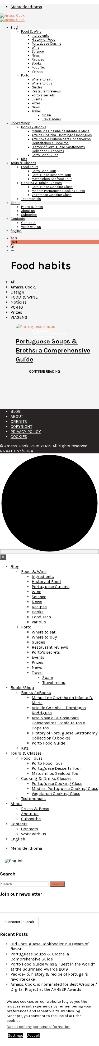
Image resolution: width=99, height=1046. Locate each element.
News (36, 55)
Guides (37, 87)
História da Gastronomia (49, 333)
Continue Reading (44, 371)
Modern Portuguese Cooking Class (58, 191)
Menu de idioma (26, 6)
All (13, 281)
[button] (14, 238)
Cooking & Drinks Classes (41, 183)
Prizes (36, 103)
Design (17, 292)
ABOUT (17, 416)
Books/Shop (20, 123)
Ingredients (40, 35)
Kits (24, 159)
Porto (25, 75)
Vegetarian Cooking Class (52, 195)
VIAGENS (19, 317)
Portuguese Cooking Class (52, 187)
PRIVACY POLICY (26, 431)
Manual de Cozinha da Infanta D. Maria (60, 131)
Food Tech (40, 67)
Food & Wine (31, 31)
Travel (36, 111)
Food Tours (29, 167)
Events (37, 99)
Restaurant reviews (46, 91)
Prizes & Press (32, 207)
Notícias (19, 302)
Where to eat (41, 79)
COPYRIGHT (21, 426)
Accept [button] (33, 1035)
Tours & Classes (23, 163)
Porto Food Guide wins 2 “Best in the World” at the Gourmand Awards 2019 (53, 967)
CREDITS (19, 421)
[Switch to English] (14, 861)
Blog (14, 27)
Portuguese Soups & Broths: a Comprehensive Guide (53, 350)
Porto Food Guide (45, 155)
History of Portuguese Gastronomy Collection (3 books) (58, 149)
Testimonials (31, 199)
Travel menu (51, 119)
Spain (46, 115)
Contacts (18, 219)
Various (37, 71)
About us (28, 211)
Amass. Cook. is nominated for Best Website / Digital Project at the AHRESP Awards (54, 987)
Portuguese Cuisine (46, 43)
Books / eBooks (33, 127)
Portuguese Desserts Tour (51, 175)
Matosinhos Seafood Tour (52, 179)
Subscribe (29, 215)
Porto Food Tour (44, 171)
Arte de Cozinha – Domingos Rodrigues (62, 135)
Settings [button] (15, 1035)
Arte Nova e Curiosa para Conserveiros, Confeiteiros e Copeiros (61, 141)
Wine (35, 47)
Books (37, 63)
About (15, 203)
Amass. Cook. (23, 287)
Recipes (38, 59)
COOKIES (19, 436)
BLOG (16, 411)
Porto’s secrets (43, 95)
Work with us (31, 227)
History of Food (43, 39)
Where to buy (42, 83)
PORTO (17, 307)
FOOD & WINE (24, 297)
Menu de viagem (43, 336)
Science (38, 51)
